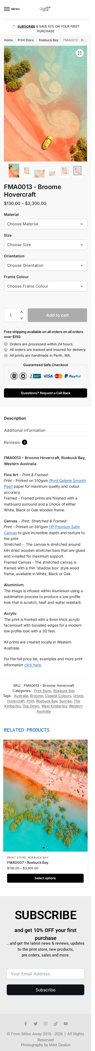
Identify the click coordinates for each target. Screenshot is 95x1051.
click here (32, 665)
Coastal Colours (58, 696)
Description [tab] (15, 418)
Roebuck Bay (49, 40)
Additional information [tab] (24, 430)
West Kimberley (54, 706)
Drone (78, 696)
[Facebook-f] (25, 1024)
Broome (36, 696)
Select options (45, 878)
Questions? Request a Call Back (45, 393)
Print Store (26, 40)
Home (8, 40)
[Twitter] (36, 1024)
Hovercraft (16, 701)
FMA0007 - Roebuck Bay (28, 862)
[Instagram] (46, 1024)
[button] (82, 9)
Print (30, 701)
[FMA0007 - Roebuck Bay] (45, 796)
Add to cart (57, 315)
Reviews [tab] (15, 442)
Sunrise (65, 701)
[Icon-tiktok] (56, 1024)
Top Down (31, 706)
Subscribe (45, 989)
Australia (21, 696)
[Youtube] (66, 1024)
